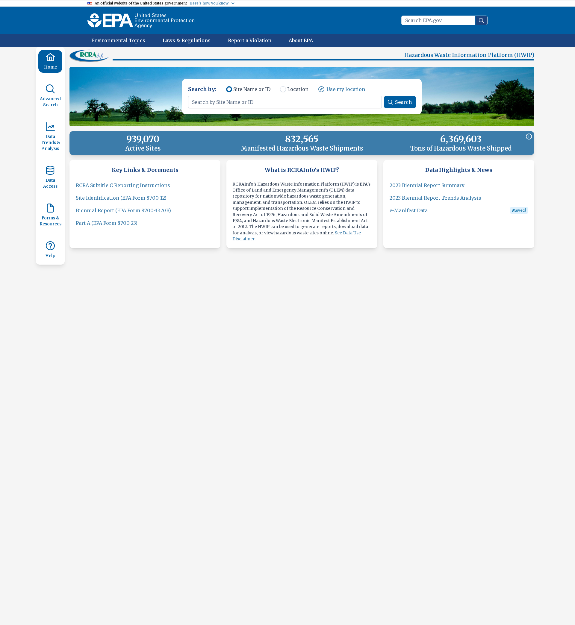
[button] (89, 55)
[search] (481, 20)
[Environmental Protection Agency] (140, 20)
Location (297, 89)
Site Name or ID (251, 89)
